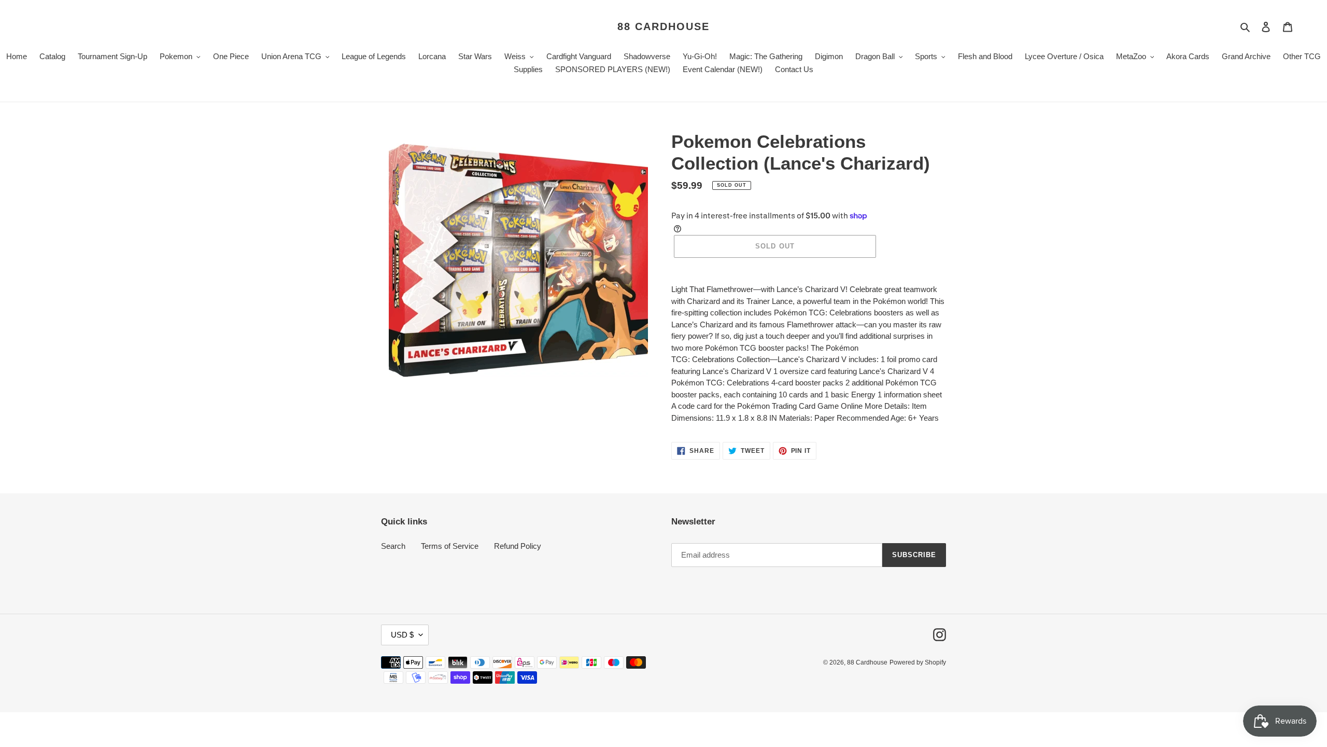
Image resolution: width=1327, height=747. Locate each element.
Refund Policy (517, 546)
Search (393, 546)
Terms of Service (449, 546)
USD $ (402, 634)
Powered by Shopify (918, 662)
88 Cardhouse (663, 26)
